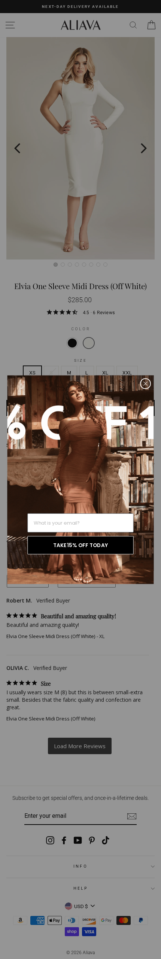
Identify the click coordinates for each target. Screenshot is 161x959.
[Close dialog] (145, 383)
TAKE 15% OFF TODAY (80, 545)
